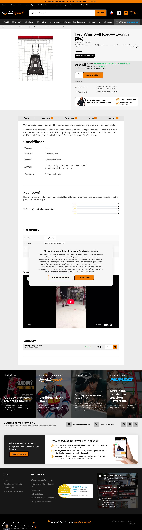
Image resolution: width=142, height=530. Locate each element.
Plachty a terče (23, 27)
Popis (26, 118)
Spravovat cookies (61, 278)
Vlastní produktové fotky (13, 492)
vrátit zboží (106, 92)
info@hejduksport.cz (81, 424)
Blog (82, 5)
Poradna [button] (73, 5)
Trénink (11, 27)
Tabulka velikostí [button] (43, 5)
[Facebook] (129, 424)
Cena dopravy (36, 490)
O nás (6, 480)
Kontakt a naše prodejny (13, 484)
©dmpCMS (132, 523)
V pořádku (85, 278)
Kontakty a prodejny (60, 5)
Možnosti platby (37, 494)
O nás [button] (4, 5)
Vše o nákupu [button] (15, 5)
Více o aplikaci (19, 454)
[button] (6, 22)
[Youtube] (135, 424)
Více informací (91, 272)
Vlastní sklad (9, 488)
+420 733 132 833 (107, 424)
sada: (78, 74)
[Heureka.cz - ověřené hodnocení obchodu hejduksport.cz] (75, 491)
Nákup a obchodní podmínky (42, 480)
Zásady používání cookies (41, 502)
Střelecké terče (36, 27)
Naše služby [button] (29, 5)
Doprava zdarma (102, 86)
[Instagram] (123, 424)
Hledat (100, 13)
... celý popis (134, 47)
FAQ (87, 5)
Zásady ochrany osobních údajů (43, 498)
